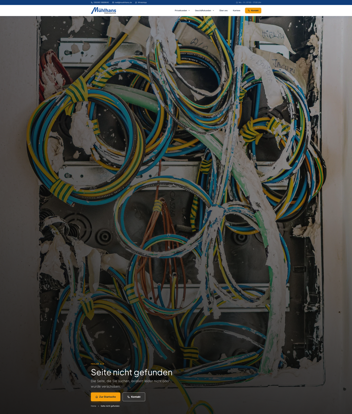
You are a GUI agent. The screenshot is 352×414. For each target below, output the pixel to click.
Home (93, 406)
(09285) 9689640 (101, 2)
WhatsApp (142, 2)
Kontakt (255, 10)
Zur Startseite (107, 396)
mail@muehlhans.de (123, 2)
